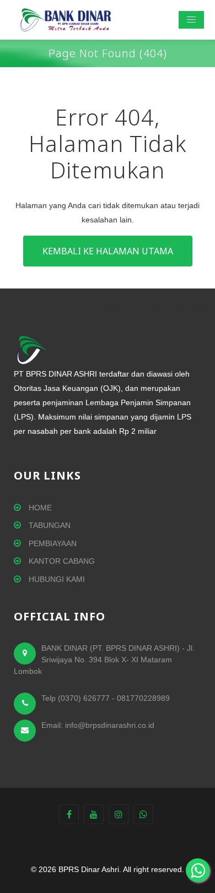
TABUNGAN (48, 525)
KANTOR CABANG (60, 561)
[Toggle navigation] (191, 20)
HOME (39, 507)
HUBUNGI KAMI (55, 579)
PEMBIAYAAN (51, 543)
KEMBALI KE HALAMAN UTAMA (107, 251)
